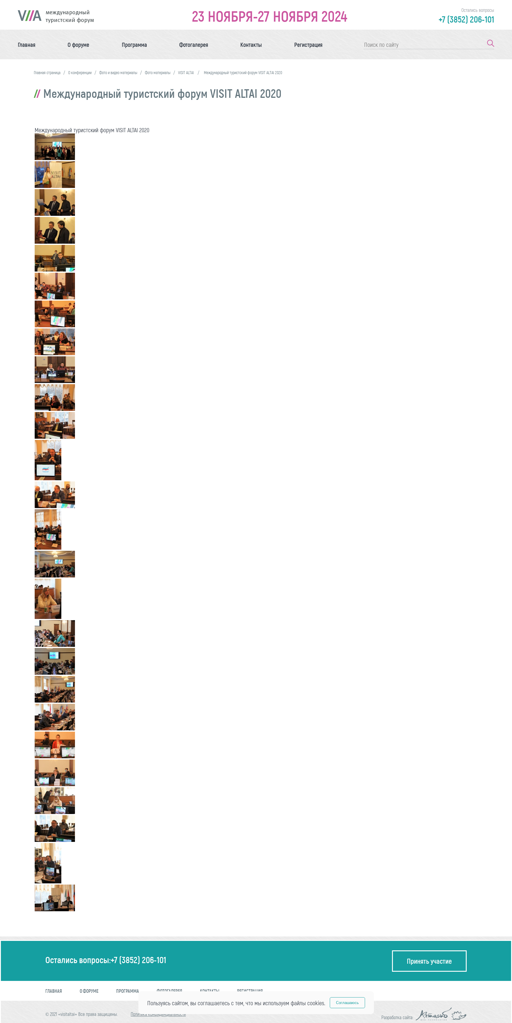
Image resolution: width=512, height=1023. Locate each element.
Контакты (251, 44)
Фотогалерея (193, 44)
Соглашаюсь (347, 1002)
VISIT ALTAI (186, 72)
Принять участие (429, 961)
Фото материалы (157, 72)
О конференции (80, 72)
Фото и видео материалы (118, 72)
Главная (26, 44)
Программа (134, 44)
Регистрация (308, 44)
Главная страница (47, 72)
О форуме (78, 44)
